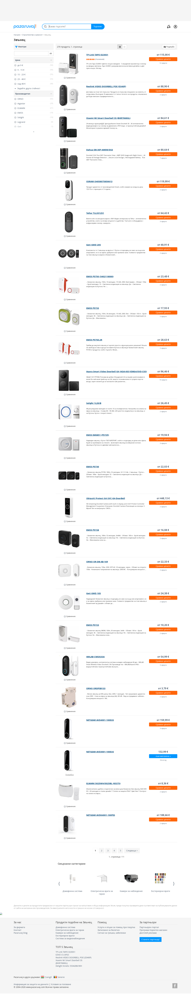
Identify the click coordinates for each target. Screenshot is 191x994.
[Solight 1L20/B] (71, 412)
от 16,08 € (163, 530)
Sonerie (61, 977)
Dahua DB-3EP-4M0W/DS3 (99, 149)
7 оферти (163, 158)
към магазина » (163, 756)
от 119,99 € (163, 181)
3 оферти (163, 221)
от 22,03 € (163, 466)
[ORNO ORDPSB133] (71, 697)
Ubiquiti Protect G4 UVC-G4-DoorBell (105, 498)
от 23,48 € (163, 276)
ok (51, 53)
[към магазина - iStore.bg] (71, 760)
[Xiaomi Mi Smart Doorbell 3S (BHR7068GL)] (71, 126)
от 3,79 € (163, 688)
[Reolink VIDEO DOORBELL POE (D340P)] (71, 95)
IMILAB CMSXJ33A (95, 656)
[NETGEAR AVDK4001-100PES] (71, 824)
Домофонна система (72, 891)
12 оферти (163, 63)
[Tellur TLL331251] (71, 222)
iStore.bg (163, 760)
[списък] (119, 47)
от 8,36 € (163, 783)
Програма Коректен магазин (153, 930)
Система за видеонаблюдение (70, 938)
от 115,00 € (163, 54)
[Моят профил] (175, 26)
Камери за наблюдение (131, 891)
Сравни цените (163, 59)
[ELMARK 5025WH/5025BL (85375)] (71, 792)
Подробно (69, 775)
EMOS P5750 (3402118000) (100, 276)
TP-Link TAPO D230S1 (97, 54)
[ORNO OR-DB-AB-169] (71, 570)
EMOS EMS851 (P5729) (97, 435)
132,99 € (163, 751)
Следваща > (132, 850)
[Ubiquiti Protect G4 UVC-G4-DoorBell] (71, 507)
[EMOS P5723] (71, 633)
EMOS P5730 (92, 466)
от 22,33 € (163, 561)
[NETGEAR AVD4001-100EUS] (71, 728)
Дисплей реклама (148, 932)
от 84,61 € (163, 118)
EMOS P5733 (92, 308)
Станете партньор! (150, 939)
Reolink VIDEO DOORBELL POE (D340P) (106, 86)
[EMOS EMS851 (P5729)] (71, 443)
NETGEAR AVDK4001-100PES (100, 815)
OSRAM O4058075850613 (99, 181)
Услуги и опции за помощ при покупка (116, 927)
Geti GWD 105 (93, 593)
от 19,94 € (163, 435)
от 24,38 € (163, 593)
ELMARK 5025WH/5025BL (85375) (103, 783)
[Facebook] (174, 985)
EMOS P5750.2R (94, 339)
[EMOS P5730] (71, 475)
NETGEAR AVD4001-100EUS (100, 720)
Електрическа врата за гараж (102, 892)
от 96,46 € (163, 371)
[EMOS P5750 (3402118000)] (71, 285)
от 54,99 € (163, 656)
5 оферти (163, 316)
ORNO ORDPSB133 (95, 688)
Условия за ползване (61, 984)
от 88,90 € (163, 86)
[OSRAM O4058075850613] (71, 190)
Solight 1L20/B (93, 403)
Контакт (17, 930)
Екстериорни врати (160, 891)
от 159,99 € (163, 720)
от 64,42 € (163, 213)
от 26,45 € (163, 403)
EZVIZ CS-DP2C (62, 954)
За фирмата (19, 927)
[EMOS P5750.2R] (71, 348)
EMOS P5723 (92, 625)
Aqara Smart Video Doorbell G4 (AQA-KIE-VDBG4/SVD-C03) (116, 371)
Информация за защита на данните (31, 984)
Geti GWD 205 (93, 244)
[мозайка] (124, 47)
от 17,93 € (163, 308)
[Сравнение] (168, 26)
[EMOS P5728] (71, 538)
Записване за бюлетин (109, 930)
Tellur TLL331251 (95, 213)
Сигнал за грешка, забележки (112, 932)
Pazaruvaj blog (20, 932)
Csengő (48, 977)
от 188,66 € (163, 815)
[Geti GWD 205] (71, 253)
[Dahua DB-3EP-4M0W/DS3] (71, 158)
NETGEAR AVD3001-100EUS (100, 751)
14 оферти (163, 380)
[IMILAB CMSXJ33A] (71, 665)
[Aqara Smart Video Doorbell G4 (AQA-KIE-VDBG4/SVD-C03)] (71, 380)
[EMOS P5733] (71, 317)
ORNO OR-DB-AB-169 (97, 561)
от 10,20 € (163, 625)
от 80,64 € (163, 149)
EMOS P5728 (92, 530)
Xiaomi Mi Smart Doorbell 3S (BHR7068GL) (108, 118)
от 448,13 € (163, 498)
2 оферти (163, 95)
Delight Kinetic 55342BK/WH (69, 966)
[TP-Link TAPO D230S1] (71, 63)
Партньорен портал (149, 927)
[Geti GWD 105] (71, 602)
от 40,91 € (163, 244)
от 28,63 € (163, 339)
